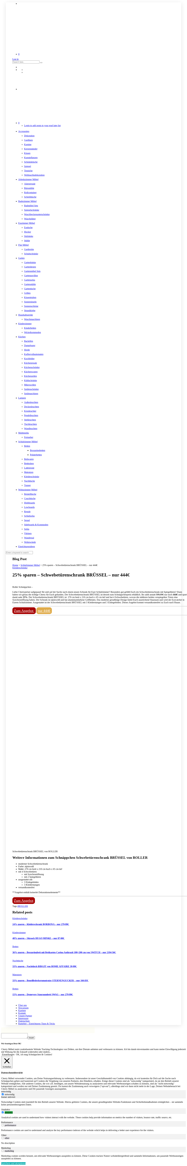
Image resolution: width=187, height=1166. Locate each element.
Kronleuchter (30, 411)
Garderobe (29, 249)
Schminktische (31, 162)
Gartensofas (29, 280)
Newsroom (23, 1008)
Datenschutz (24, 1021)
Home (15, 565)
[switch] (3, 1112)
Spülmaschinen (31, 393)
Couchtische (30, 498)
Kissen (27, 153)
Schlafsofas (29, 516)
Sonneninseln (30, 302)
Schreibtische (30, 197)
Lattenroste (29, 468)
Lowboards (29, 507)
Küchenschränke (32, 367)
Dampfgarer (29, 345)
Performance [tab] (7, 1122)
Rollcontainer (30, 192)
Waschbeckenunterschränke (37, 214)
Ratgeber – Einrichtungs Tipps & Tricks (36, 1023)
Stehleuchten (30, 420)
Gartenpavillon (31, 275)
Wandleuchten (30, 428)
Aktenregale (29, 184)
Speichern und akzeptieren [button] (13, 1163)
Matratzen (28, 472)
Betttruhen (29, 463)
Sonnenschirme (31, 306)
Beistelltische (30, 494)
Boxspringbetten (37, 450)
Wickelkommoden (32, 332)
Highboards (29, 503)
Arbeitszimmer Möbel (28, 179)
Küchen (22, 336)
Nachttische (29, 481)
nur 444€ (44, 611)
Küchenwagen (31, 371)
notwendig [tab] (6, 1091)
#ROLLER (22, 906)
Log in (15, 59)
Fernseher (28, 437)
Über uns (22, 1005)
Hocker (27, 232)
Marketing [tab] (6, 1148)
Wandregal (29, 538)
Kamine (27, 144)
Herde (27, 350)
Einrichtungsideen (26, 546)
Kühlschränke (30, 380)
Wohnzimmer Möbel (27, 489)
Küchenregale (30, 363)
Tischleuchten (30, 424)
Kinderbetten (30, 328)
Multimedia (23, 433)
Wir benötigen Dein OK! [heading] (11, 1043)
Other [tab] (3, 1135)
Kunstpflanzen (31, 157)
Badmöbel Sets (31, 205)
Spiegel (27, 166)
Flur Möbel (23, 245)
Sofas (26, 529)
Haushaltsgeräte (25, 315)
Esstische (28, 227)
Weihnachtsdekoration (34, 175)
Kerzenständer (30, 149)
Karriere (22, 1010)
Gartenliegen (30, 267)
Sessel (27, 520)
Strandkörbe (29, 310)
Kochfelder (29, 358)
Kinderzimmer (25, 323)
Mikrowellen (30, 385)
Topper (27, 485)
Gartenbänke (30, 262)
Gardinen (28, 140)
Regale (27, 511)
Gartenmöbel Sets (32, 271)
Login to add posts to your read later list (42, 125)
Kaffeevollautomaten (33, 354)
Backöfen (28, 341)
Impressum (23, 1018)
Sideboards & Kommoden (36, 524)
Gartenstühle (30, 284)
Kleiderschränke (31, 476)
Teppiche (28, 170)
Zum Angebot (24, 611)
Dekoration (29, 135)
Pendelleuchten (31, 415)
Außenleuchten (31, 402)
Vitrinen (28, 533)
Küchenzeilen (30, 376)
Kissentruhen (30, 297)
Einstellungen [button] (8, 1054)
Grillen (27, 293)
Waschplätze (30, 218)
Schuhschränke (31, 253)
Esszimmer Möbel (26, 223)
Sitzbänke (28, 236)
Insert (31, 1038)
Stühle (27, 240)
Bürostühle (29, 188)
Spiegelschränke (31, 210)
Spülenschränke (31, 389)
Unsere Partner (25, 1015)
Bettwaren (29, 459)
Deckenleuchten (31, 406)
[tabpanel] (93, 1103)
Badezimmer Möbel (27, 201)
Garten (21, 258)
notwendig (9, 1094)
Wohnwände (30, 542)
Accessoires (23, 131)
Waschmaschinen (32, 319)
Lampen (22, 398)
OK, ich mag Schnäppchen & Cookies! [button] (34, 1054)
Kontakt (22, 1013)
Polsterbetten (36, 454)
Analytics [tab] (5, 1109)
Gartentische (30, 288)
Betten (27, 446)
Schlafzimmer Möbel (28, 441)
